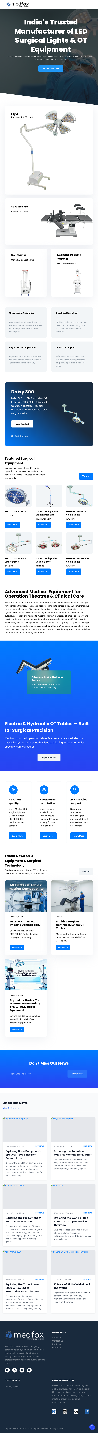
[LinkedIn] (7, 1370)
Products (56, 1344)
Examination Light (43, 519)
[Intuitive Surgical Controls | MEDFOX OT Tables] (72, 896)
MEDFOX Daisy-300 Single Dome (76, 513)
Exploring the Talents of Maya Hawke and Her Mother (73, 1152)
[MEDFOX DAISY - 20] (18, 496)
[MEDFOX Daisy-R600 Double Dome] (49, 543)
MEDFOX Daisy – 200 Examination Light (47, 513)
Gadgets (13, 917)
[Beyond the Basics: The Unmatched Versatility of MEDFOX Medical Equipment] (26, 974)
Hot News (39, 1146)
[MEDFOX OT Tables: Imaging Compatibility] (26, 896)
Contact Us (57, 1341)
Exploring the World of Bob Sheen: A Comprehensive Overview (71, 1221)
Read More (18, 947)
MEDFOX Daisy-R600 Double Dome (47, 560)
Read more (12, 524)
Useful (21, 917)
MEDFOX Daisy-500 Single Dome (15, 560)
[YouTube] (29, 1370)
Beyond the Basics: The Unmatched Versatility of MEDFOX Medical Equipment (25, 1005)
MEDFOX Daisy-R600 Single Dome (77, 560)
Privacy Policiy (56, 1428)
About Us (56, 1337)
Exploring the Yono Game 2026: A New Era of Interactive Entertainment (23, 1288)
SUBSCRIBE (77, 1073)
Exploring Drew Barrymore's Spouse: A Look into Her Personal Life (23, 1154)
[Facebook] (14, 1370)
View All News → (11, 1108)
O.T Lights (9, 516)
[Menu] (92, 4)
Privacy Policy (12, 1386)
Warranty (56, 1347)
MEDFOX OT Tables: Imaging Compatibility (25, 923)
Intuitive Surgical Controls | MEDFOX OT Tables (70, 925)
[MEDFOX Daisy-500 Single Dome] (18, 543)
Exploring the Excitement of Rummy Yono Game (23, 1219)
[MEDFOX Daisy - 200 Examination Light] (49, 496)
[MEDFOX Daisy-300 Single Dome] (79, 496)
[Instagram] (22, 1370)
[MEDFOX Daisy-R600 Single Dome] (79, 543)
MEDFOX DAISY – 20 (15, 511)
